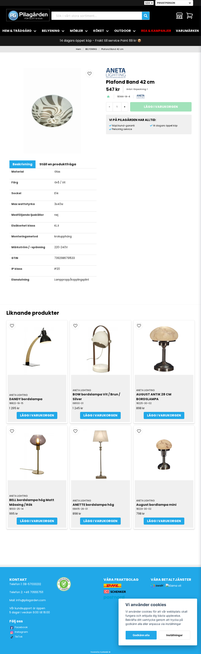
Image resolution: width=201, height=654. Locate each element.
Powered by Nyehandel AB (100, 652)
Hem (78, 49)
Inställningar (174, 635)
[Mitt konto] (179, 16)
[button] (89, 73)
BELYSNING (51, 30)
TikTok (19, 636)
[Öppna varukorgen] (190, 16)
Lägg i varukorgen (37, 415)
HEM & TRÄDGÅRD (17, 30)
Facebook (21, 627)
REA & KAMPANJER (156, 30)
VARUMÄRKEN (187, 30)
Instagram (21, 632)
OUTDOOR (122, 30)
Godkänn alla (141, 635)
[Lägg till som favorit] (169, 16)
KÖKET (98, 30)
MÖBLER (76, 30)
